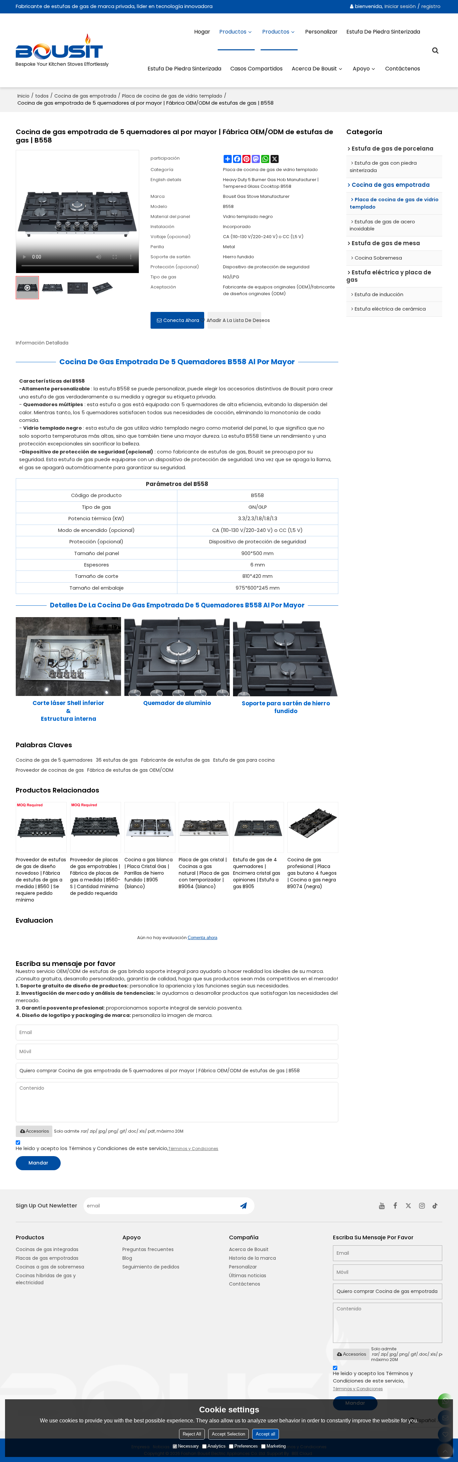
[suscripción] (243, 1205)
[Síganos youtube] (382, 1205)
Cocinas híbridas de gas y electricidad (46, 1279)
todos (42, 96)
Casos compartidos (256, 68)
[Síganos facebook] (395, 1205)
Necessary (188, 1446)
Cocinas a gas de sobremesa (50, 1266)
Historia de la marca (252, 1258)
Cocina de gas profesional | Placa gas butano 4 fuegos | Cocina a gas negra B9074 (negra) (312, 873)
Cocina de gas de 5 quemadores (54, 760)
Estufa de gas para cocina (244, 760)
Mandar (38, 1162)
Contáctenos (402, 68)
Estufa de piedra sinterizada (383, 32)
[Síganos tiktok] (435, 1205)
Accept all (265, 1434)
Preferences (246, 1446)
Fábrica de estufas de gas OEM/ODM (130, 770)
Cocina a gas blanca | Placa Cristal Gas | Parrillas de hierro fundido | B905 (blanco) (148, 873)
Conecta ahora (181, 320)
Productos (232, 32)
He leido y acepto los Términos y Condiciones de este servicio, (117, 1148)
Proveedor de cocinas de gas (50, 770)
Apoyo (361, 68)
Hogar (202, 32)
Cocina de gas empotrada (85, 96)
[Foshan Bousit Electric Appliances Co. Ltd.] (68, 50)
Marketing (276, 1446)
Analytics (217, 1446)
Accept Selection (228, 1434)
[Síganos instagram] (422, 1205)
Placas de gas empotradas (47, 1258)
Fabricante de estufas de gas (175, 760)
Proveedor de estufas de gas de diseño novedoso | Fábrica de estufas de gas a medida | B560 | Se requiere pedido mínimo (41, 879)
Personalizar (321, 32)
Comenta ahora (202, 937)
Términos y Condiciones (193, 1148)
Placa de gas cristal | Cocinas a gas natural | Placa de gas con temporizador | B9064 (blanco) (204, 873)
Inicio (23, 96)
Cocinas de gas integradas (47, 1249)
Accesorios (37, 1131)
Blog (127, 1258)
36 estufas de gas (117, 760)
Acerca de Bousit (314, 68)
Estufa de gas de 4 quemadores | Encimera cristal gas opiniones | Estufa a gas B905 (256, 873)
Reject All (192, 1434)
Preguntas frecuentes (148, 1249)
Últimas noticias (247, 1275)
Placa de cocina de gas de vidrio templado (172, 96)
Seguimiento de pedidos (150, 1266)
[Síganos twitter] (408, 1205)
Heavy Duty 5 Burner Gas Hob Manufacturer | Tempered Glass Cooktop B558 (271, 182)
